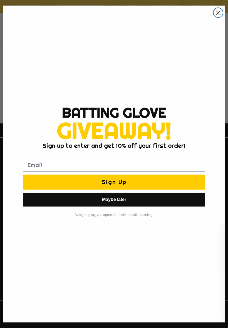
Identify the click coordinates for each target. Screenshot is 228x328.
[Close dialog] (218, 13)
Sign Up (114, 181)
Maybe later (114, 199)
